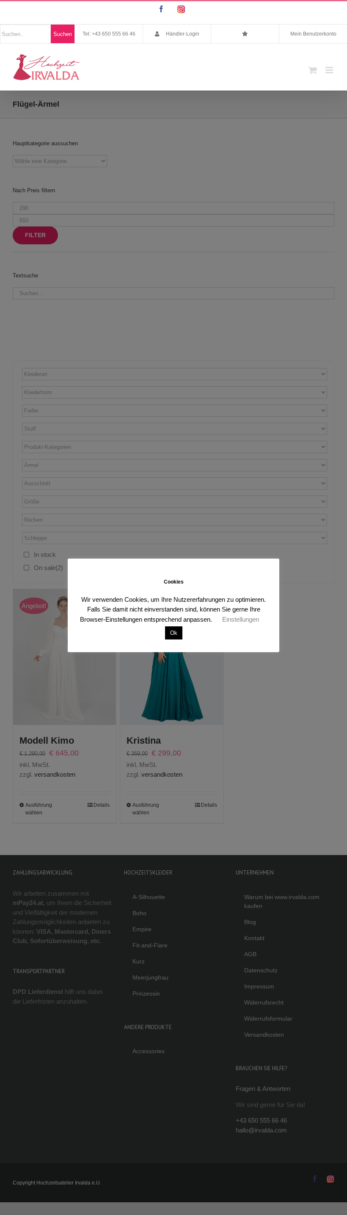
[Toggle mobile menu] (329, 70)
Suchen (62, 34)
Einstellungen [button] (240, 619)
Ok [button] (173, 633)
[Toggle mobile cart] (312, 70)
